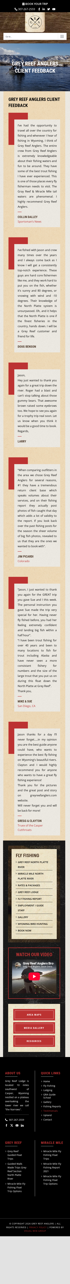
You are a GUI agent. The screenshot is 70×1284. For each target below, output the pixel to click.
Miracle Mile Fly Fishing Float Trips (52, 1155)
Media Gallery (34, 1028)
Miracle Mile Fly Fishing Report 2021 (52, 1167)
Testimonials (50, 1110)
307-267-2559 (26, 9)
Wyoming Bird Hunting (33, 924)
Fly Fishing (49, 1085)
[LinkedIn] (22, 1125)
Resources (34, 1041)
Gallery (23, 917)
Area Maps (34, 1014)
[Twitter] (11, 1125)
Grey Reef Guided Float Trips (14, 1155)
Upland (47, 1115)
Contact (47, 1119)
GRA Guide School (49, 1096)
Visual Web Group (35, 1230)
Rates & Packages (29, 885)
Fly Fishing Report (30, 898)
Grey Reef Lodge (28, 892)
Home (46, 1081)
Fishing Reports (52, 1106)
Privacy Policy (38, 1227)
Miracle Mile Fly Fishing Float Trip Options (16, 1187)
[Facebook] (6, 1125)
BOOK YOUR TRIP (36, 4)
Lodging (47, 1090)
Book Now (24, 930)
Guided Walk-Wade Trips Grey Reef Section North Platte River (16, 1171)
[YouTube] (17, 1125)
